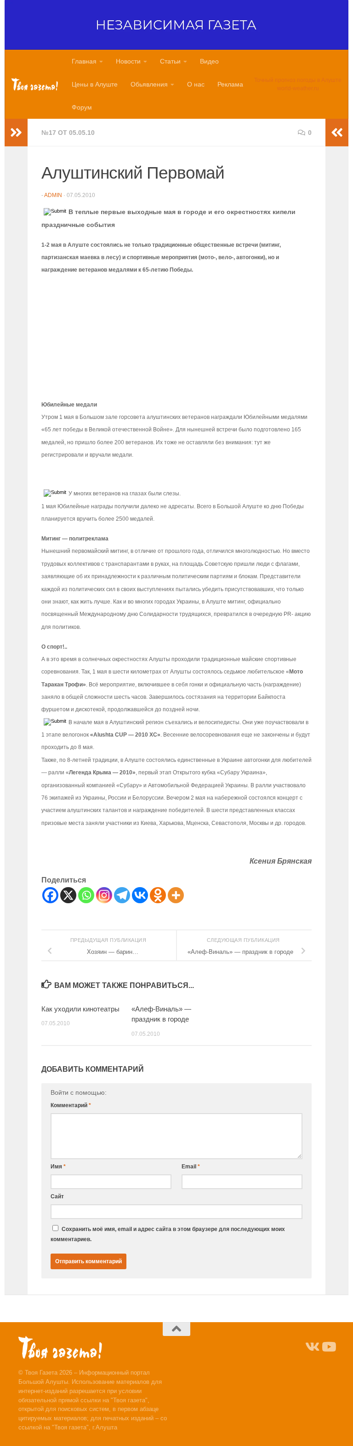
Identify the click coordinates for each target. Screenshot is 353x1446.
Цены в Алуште (95, 84)
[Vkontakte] (140, 895)
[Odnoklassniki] (158, 895)
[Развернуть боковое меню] (16, 132)
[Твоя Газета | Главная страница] (34, 84)
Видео (209, 61)
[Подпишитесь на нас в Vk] (311, 1347)
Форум (82, 107)
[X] (68, 895)
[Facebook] (50, 895)
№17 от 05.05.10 (68, 132)
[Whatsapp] (86, 895)
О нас (196, 84)
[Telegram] (122, 895)
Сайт (57, 1196)
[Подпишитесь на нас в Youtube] (328, 1347)
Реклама (230, 84)
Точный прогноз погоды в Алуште (298, 80)
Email (191, 1166)
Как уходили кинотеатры (80, 1009)
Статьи (170, 61)
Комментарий (71, 1105)
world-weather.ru (298, 88)
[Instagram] (104, 895)
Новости (128, 61)
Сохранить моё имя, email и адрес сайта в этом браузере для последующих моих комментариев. (168, 1234)
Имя (58, 1166)
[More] (176, 895)
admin (53, 195)
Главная (84, 61)
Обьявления (149, 84)
